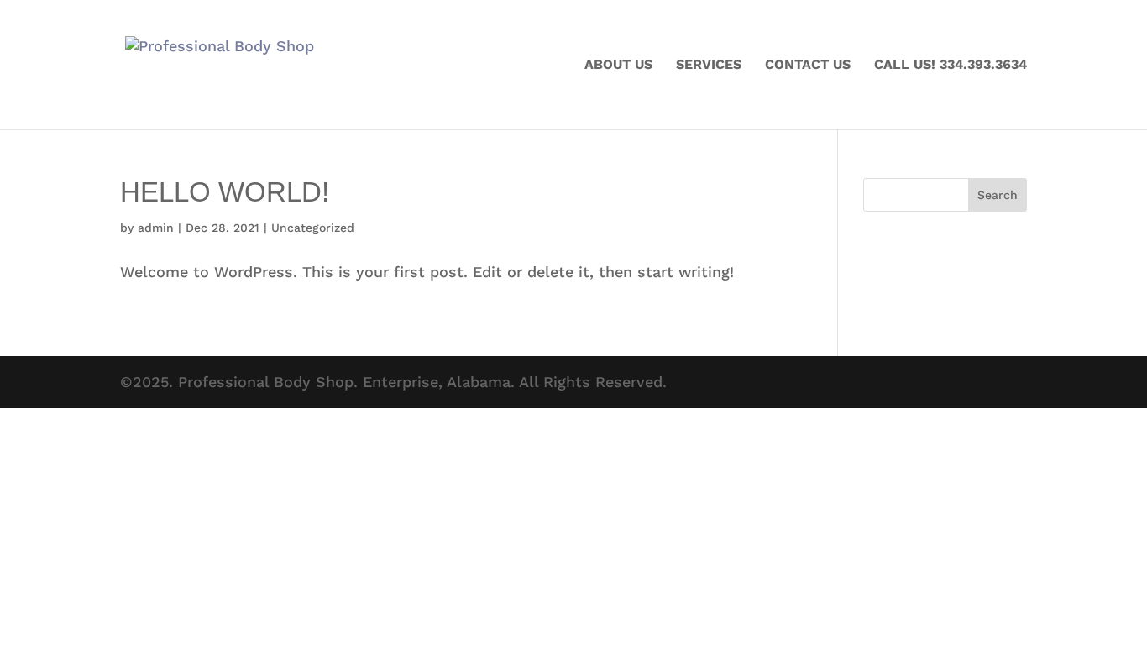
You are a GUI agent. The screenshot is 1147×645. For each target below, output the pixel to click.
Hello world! (224, 191)
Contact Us (808, 65)
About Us (618, 65)
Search (997, 195)
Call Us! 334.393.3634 (950, 65)
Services (708, 65)
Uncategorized (312, 227)
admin (156, 227)
